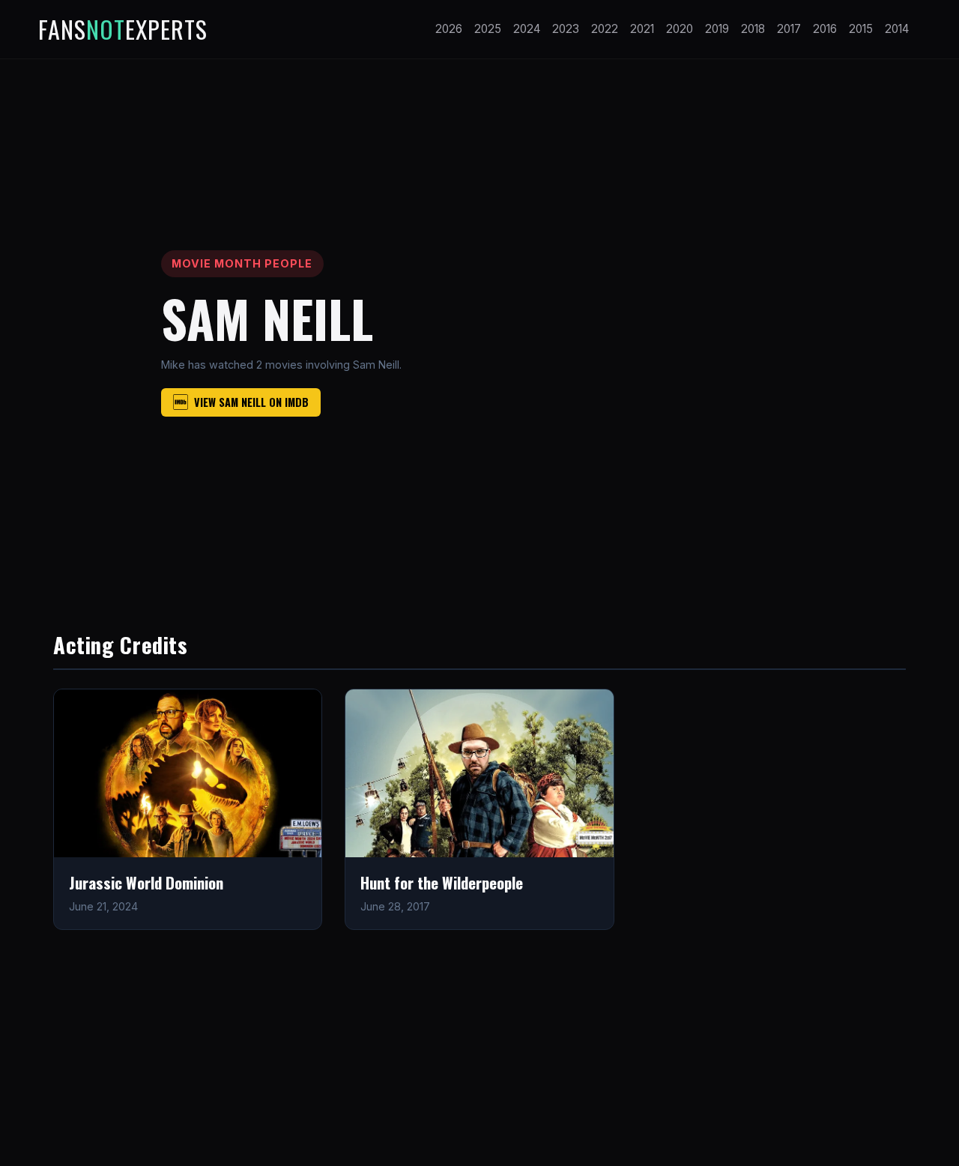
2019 (717, 29)
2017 (789, 29)
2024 (526, 29)
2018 (753, 29)
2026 (448, 29)
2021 (642, 29)
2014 (897, 29)
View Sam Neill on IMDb (251, 402)
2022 (604, 29)
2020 (679, 29)
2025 (487, 29)
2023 (565, 29)
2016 (825, 29)
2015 (861, 29)
